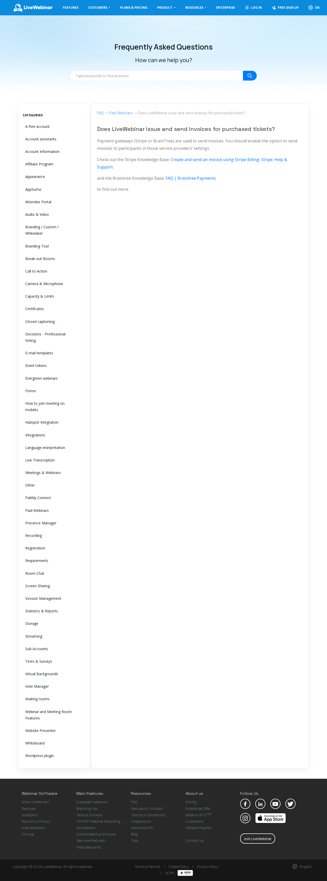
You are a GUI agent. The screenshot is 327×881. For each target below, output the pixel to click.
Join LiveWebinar (258, 838)
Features (70, 7)
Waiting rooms (37, 698)
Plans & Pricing (133, 7)
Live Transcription (40, 460)
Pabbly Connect (38, 497)
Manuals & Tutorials (147, 808)
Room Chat (34, 573)
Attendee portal (88, 847)
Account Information (42, 151)
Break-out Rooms (40, 258)
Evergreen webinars (41, 378)
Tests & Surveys (38, 661)
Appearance (35, 176)
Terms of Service (147, 866)
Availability (30, 814)
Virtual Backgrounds (41, 673)
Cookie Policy (179, 866)
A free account (37, 126)
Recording (33, 535)
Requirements (36, 560)
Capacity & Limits (39, 296)
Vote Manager (37, 686)
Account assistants (40, 139)
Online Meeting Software (96, 834)
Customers (194, 821)
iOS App (28, 834)
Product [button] (165, 7)
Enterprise (225, 7)
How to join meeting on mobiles (45, 406)
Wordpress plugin (39, 755)
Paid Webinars (37, 510)
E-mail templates (39, 353)
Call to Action (36, 271)
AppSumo (33, 189)
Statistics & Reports (41, 610)
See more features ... (92, 840)
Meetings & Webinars (43, 472)
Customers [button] (98, 7)
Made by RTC (198, 814)
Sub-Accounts (36, 648)
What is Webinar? (36, 801)
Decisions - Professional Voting (45, 337)
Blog (134, 834)
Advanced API (142, 827)
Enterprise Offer (198, 808)
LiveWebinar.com (32, 7)
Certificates (34, 308)
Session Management (43, 598)
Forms (30, 390)
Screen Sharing (37, 585)
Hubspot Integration (42, 422)
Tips (134, 840)
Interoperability (34, 827)
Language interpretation (45, 447)
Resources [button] (194, 7)
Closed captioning (40, 321)
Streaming (33, 636)
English (305, 866)
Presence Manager (40, 523)
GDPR (170, 873)
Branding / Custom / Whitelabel (42, 230)
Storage (31, 623)
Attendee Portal (38, 201)
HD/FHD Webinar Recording (98, 821)
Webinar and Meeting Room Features (48, 714)
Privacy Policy (207, 866)
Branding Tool (37, 246)
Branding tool (87, 808)
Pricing (190, 801)
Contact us (194, 840)
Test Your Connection (148, 814)
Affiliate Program (39, 164)
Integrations (35, 435)
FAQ (100, 112)
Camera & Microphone (44, 283)
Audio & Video (37, 214)
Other (30, 485)
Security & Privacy (36, 821)
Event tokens (36, 365)
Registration (35, 548)
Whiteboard (34, 743)
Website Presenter (40, 730)
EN (317, 7)
